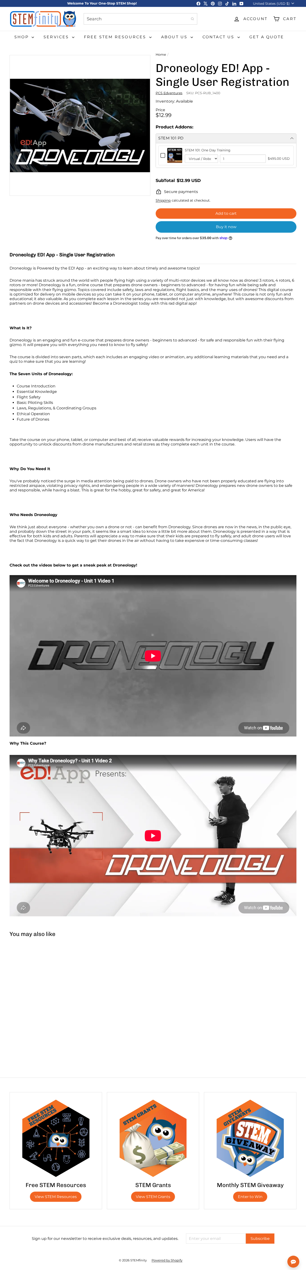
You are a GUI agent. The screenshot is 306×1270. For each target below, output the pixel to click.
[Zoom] (80, 125)
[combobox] (140, 19)
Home (161, 55)
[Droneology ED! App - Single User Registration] (33, 983)
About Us (175, 37)
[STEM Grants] (153, 1138)
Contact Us (219, 37)
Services (57, 37)
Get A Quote (266, 37)
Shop (22, 37)
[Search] (192, 19)
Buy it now (226, 227)
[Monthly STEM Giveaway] (250, 1138)
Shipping (163, 200)
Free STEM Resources (116, 37)
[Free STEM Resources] (56, 1138)
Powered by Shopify (167, 1260)
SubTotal (165, 180)
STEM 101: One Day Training (207, 150)
